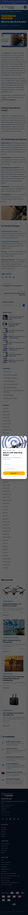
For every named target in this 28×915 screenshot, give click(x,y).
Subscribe (13, 473)
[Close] (24, 438)
